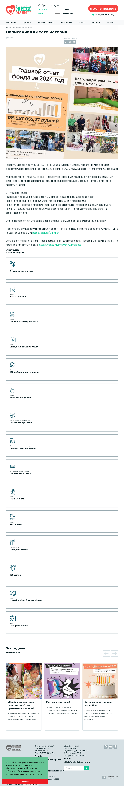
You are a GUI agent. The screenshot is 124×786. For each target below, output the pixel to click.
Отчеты (110, 22)
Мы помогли (66, 22)
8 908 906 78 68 (79, 756)
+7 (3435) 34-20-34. (47, 753)
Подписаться (30, 784)
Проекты (27, 22)
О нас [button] (81, 22)
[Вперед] (114, 653)
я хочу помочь (103, 8)
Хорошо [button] (25, 782)
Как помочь (11, 22)
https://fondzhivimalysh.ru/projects (60, 244)
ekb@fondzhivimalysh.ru (77, 762)
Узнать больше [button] (35, 774)
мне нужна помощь (104, 15)
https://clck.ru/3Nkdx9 (45, 232)
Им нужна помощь (46, 22)
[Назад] (106, 653)
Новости (96, 22)
